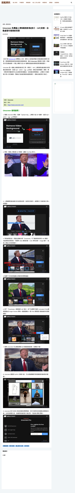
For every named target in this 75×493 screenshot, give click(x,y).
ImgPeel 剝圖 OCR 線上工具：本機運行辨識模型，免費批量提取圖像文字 (66, 20)
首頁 (4, 24)
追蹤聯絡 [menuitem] (57, 2)
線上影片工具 (19, 446)
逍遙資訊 (5, 2)
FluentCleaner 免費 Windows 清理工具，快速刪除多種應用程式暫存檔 (66, 64)
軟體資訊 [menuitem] (44, 2)
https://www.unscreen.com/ (16, 105)
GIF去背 (27, 446)
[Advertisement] (26, 14)
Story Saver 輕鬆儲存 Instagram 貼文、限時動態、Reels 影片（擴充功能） (66, 73)
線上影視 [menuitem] (15, 2)
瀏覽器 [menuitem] (50, 2)
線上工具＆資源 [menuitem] (36, 2)
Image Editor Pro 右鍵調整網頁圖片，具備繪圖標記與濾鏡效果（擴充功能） (66, 37)
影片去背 (12, 446)
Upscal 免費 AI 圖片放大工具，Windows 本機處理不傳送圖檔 (66, 45)
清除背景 (8, 24)
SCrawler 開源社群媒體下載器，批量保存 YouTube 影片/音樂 (66, 29)
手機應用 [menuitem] (21, 2)
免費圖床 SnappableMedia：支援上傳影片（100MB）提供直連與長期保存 (66, 55)
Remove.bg (12, 59)
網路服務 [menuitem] (28, 2)
